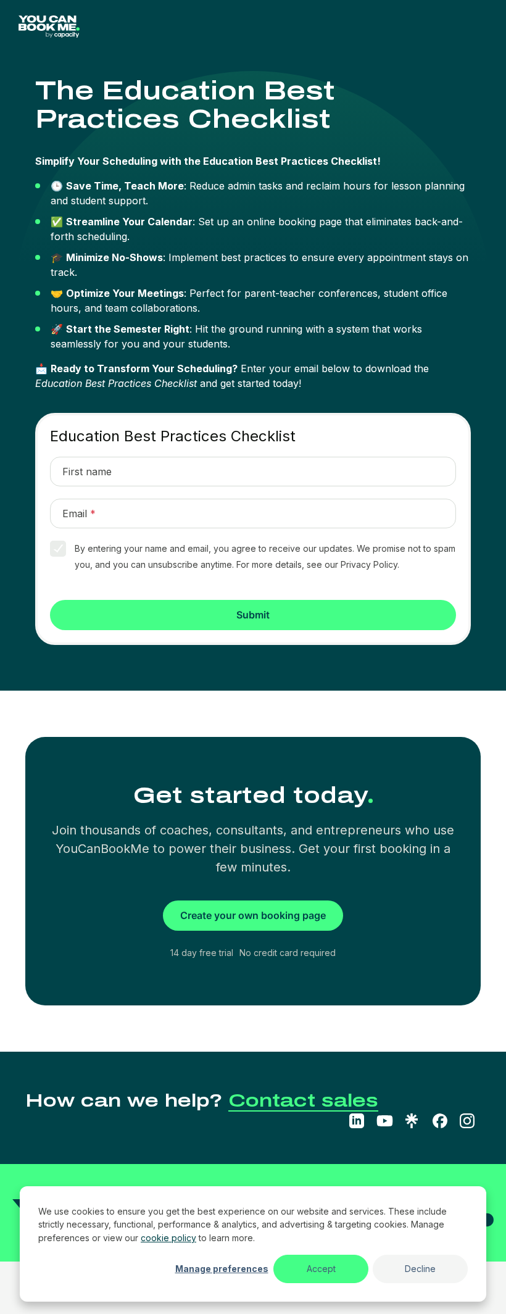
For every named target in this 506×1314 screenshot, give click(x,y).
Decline (420, 1268)
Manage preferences (221, 1268)
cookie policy (168, 1238)
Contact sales (303, 1100)
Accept (321, 1268)
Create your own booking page (253, 915)
